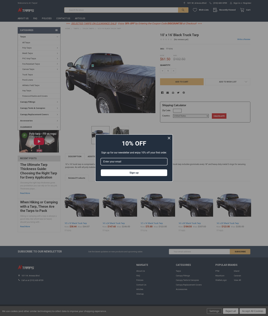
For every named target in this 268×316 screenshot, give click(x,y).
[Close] (169, 138)
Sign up (134, 172)
